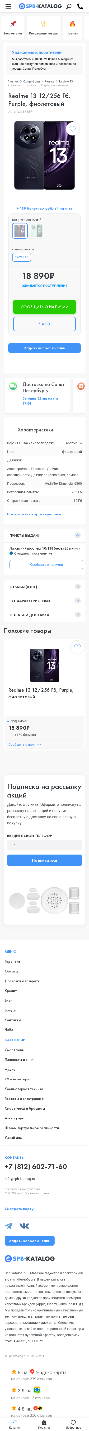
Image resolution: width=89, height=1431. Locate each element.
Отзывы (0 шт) (23, 586)
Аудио (10, 1069)
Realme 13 (66, 81)
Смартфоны (31, 81)
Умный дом (13, 1137)
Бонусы (11, 1010)
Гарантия (12, 961)
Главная (13, 81)
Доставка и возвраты (22, 980)
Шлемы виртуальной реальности (32, 1127)
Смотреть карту (19, 1208)
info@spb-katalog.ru (20, 1179)
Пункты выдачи (24, 535)
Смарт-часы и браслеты (25, 1108)
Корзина (44, 1427)
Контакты (13, 1019)
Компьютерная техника (24, 1088)
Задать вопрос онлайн (44, 347)
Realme (49, 81)
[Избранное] (72, 129)
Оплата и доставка (29, 614)
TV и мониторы (17, 1079)
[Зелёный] (36, 231)
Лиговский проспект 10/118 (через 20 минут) (44, 548)
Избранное (73, 1427)
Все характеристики (29, 600)
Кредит (11, 990)
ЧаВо (9, 1029)
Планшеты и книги (19, 1059)
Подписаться (44, 860)
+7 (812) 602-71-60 (36, 1166)
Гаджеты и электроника (24, 1098)
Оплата (11, 971)
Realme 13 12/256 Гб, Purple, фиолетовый (41, 693)
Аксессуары (14, 1118)
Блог (8, 1000)
